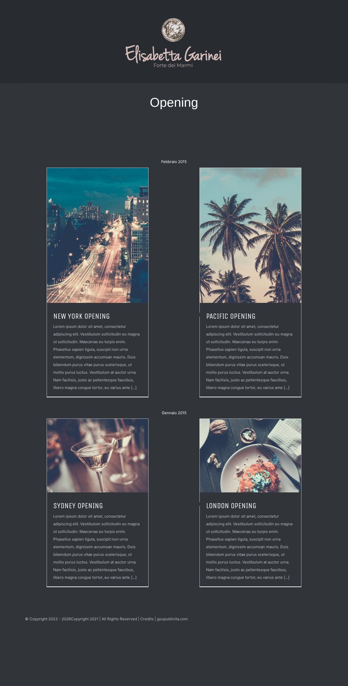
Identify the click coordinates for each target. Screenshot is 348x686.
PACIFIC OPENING (231, 316)
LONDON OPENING (231, 505)
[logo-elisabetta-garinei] (174, 18)
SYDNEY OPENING (78, 505)
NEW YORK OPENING (81, 316)
